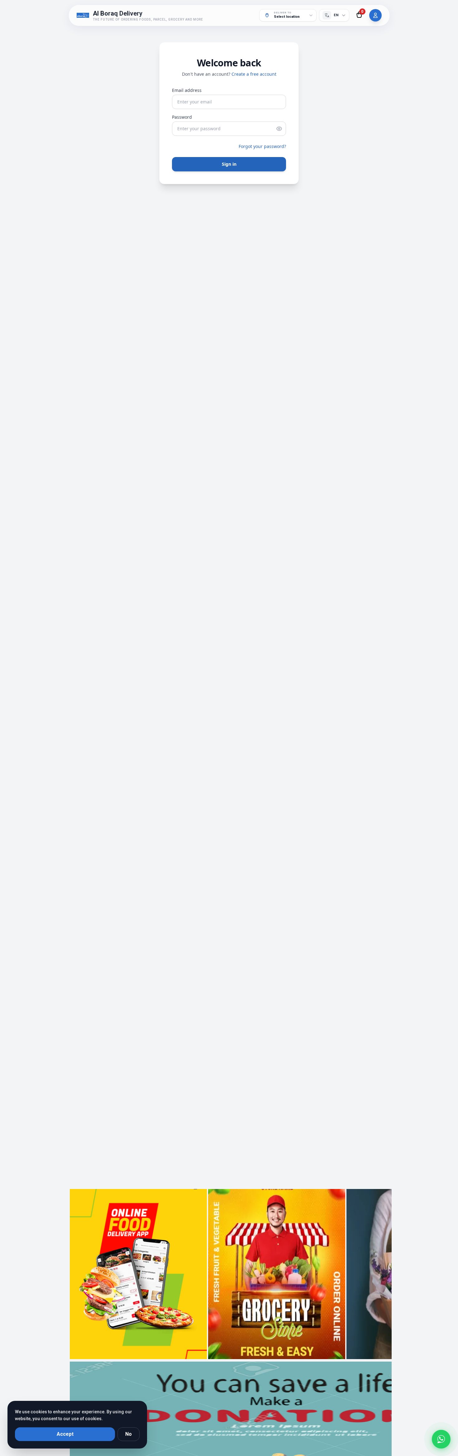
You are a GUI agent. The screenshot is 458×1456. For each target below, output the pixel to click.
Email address (187, 90)
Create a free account (253, 74)
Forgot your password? (262, 146)
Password (182, 117)
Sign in (229, 164)
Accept (65, 1434)
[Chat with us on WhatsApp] (441, 1436)
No (128, 1434)
